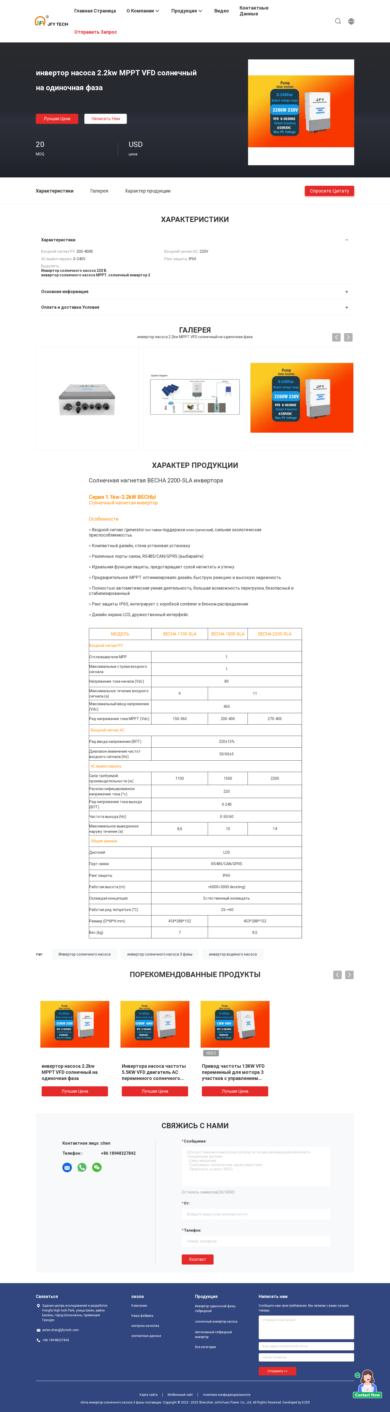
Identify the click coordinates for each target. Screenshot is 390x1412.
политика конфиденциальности (226, 1395)
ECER (306, 1402)
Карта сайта (149, 1395)
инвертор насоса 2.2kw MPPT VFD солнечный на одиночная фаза (70, 1072)
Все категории (205, 1347)
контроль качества (145, 1326)
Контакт (197, 1259)
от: (187, 1203)
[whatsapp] (82, 1167)
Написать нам (106, 118)
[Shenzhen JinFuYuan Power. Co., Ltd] (52, 21)
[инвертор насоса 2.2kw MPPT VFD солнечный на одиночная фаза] (301, 112)
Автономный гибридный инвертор (213, 1334)
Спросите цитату (329, 190)
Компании (139, 1306)
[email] (67, 1167)
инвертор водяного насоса (233, 954)
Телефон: (192, 1230)
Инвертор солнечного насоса (85, 954)
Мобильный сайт (180, 1395)
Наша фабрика (142, 1316)
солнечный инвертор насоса (216, 1321)
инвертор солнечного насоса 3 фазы (159, 954)
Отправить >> (277, 1371)
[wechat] (97, 1167)
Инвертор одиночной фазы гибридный (215, 1308)
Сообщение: (195, 1141)
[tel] (111, 1167)
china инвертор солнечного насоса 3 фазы (112, 1402)
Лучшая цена (57, 118)
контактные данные (146, 1336)
